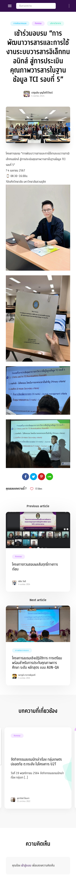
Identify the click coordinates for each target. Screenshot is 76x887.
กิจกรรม (38, 23)
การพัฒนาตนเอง (19, 23)
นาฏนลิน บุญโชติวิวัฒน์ (42, 93)
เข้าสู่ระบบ (26, 865)
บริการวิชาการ (55, 23)
